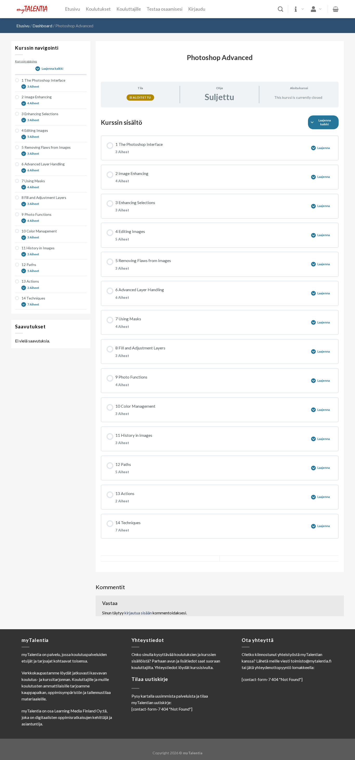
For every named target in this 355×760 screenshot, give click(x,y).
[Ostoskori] (336, 9)
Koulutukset (98, 9)
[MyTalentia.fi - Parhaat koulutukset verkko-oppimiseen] (36, 9)
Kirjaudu (196, 9)
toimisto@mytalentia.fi (311, 661)
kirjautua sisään (138, 612)
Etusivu (72, 9)
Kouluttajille (128, 9)
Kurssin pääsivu (26, 61)
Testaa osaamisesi (164, 9)
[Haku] (280, 9)
